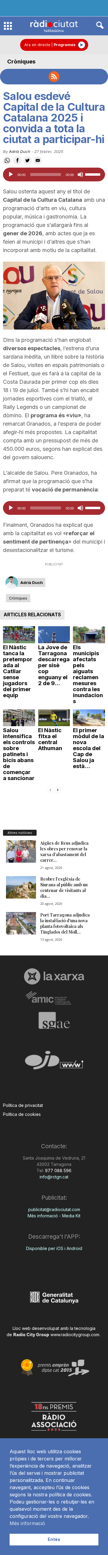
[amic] (54, 998)
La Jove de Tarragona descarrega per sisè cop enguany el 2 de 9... (54, 665)
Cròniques (21, 61)
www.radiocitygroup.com (74, 1334)
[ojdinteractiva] (54, 1062)
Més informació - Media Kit (54, 1215)
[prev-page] (50, 789)
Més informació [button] (27, 1523)
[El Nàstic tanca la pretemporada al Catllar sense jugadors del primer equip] (19, 634)
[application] (54, 174)
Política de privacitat (23, 1105)
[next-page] (58, 789)
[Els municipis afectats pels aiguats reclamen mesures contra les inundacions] (89, 634)
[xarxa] (54, 976)
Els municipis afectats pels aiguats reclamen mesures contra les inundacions (88, 674)
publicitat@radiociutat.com (54, 1209)
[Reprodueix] (11, 175)
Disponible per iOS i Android (54, 1248)
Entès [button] (54, 1539)
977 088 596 (57, 1170)
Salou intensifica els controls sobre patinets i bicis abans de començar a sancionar (19, 754)
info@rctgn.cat (54, 1176)
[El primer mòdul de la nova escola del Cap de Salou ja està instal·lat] (89, 717)
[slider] (93, 174)
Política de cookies (22, 1114)
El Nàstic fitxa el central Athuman (50, 739)
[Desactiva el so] (80, 175)
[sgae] (54, 1020)
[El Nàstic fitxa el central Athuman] (54, 717)
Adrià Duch (19, 151)
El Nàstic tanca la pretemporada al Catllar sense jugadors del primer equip (17, 671)
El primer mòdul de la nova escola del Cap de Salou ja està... (88, 748)
